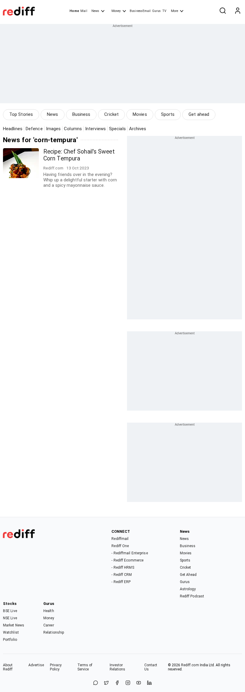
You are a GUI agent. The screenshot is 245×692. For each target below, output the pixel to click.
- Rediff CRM (121, 575)
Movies (140, 114)
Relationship (53, 632)
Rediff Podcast (192, 596)
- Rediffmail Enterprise (129, 553)
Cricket (111, 114)
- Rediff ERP (121, 582)
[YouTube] (138, 683)
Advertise (36, 665)
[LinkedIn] (149, 683)
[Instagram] (127, 683)
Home (74, 11)
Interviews (95, 128)
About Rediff (8, 667)
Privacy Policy (56, 667)
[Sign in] (237, 11)
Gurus (156, 11)
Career (48, 625)
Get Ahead (188, 575)
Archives (137, 128)
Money (116, 11)
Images (53, 128)
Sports (168, 114)
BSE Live (10, 611)
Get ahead (199, 114)
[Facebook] (117, 683)
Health (48, 611)
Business (81, 114)
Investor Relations (117, 667)
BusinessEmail (140, 11)
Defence (34, 128)
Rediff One (120, 546)
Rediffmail (119, 539)
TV (164, 11)
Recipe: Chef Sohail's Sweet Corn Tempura (79, 155)
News (95, 11)
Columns (73, 128)
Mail (83, 11)
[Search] (222, 11)
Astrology (188, 589)
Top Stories (21, 114)
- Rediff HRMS (122, 567)
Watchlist (11, 632)
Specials (117, 128)
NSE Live (10, 618)
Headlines (12, 128)
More (174, 11)
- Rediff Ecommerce (127, 560)
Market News (13, 625)
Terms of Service (85, 667)
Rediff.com (190, 665)
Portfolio (10, 640)
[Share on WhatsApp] (95, 683)
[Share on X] (106, 683)
